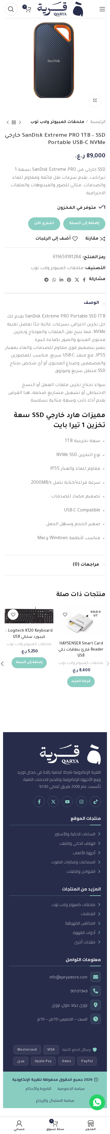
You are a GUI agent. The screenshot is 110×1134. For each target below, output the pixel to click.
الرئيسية (97, 122)
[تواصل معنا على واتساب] (97, 1102)
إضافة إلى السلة (84, 224)
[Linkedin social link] (61, 280)
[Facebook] (39, 801)
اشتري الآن (44, 224)
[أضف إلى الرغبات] (65, 614)
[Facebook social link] (84, 280)
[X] (53, 801)
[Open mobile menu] (102, 9)
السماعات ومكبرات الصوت (73, 862)
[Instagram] (81, 801)
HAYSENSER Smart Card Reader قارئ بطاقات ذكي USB (81, 650)
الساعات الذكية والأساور (75, 834)
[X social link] (77, 280)
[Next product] (8, 122)
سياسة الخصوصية (71, 1088)
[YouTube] (67, 801)
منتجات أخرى (84, 942)
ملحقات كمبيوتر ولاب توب (57, 122)
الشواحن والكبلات (80, 871)
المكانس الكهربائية (80, 923)
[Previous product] (20, 122)
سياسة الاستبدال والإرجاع (55, 1100)
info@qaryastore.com (68, 977)
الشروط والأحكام (38, 1088)
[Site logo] (60, 9)
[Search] (11, 9)
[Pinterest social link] (69, 280)
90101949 (78, 991)
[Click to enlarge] (95, 100)
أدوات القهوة (84, 932)
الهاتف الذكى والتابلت (77, 843)
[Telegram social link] (46, 280)
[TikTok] (95, 801)
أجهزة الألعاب (84, 853)
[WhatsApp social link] (54, 280)
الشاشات (88, 914)
